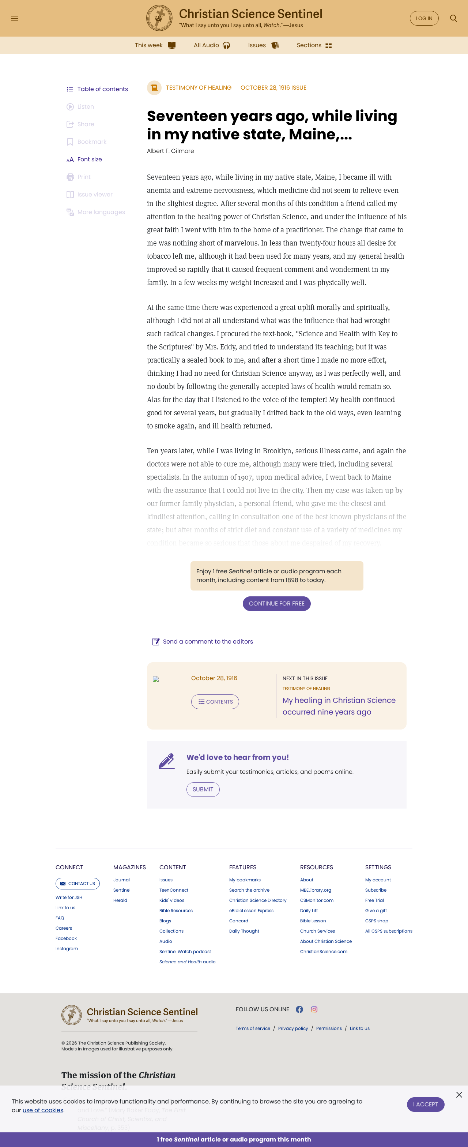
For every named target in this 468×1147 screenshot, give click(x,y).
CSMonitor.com (316, 900)
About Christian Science (326, 941)
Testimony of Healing (198, 87)
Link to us (65, 908)
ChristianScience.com (323, 951)
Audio (165, 941)
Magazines (129, 867)
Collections (171, 931)
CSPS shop (376, 921)
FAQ (60, 918)
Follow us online (262, 1009)
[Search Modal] (453, 18)
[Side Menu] (14, 18)
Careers (64, 928)
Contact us (81, 883)
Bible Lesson (313, 921)
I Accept (425, 1104)
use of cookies (43, 1110)
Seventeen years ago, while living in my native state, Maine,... (272, 125)
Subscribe (375, 890)
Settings (378, 867)
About (306, 880)
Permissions (329, 1028)
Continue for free (277, 603)
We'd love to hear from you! (237, 757)
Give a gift (376, 910)
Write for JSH (69, 897)
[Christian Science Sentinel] (234, 18)
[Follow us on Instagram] (314, 1009)
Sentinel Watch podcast (185, 951)
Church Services (317, 931)
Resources (316, 867)
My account (378, 880)
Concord (238, 921)
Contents (219, 701)
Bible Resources (176, 910)
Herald (120, 900)
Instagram (67, 949)
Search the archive (249, 890)
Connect (69, 867)
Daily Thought (244, 931)
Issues (166, 880)
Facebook (66, 938)
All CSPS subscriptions (388, 931)
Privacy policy (293, 1028)
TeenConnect (173, 890)
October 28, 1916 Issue (273, 87)
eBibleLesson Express (251, 910)
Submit (203, 789)
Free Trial (374, 900)
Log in (424, 18)
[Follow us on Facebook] (299, 1009)
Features (242, 867)
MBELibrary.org (315, 890)
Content (172, 867)
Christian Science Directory (258, 900)
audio (187, 962)
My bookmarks (245, 880)
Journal (121, 880)
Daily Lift (309, 910)
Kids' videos (171, 900)
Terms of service (253, 1028)
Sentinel (122, 890)
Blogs (165, 921)
